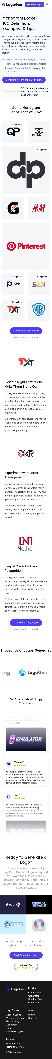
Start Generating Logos (26, 330)
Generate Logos (34, 4)
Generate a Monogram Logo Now (24, 79)
